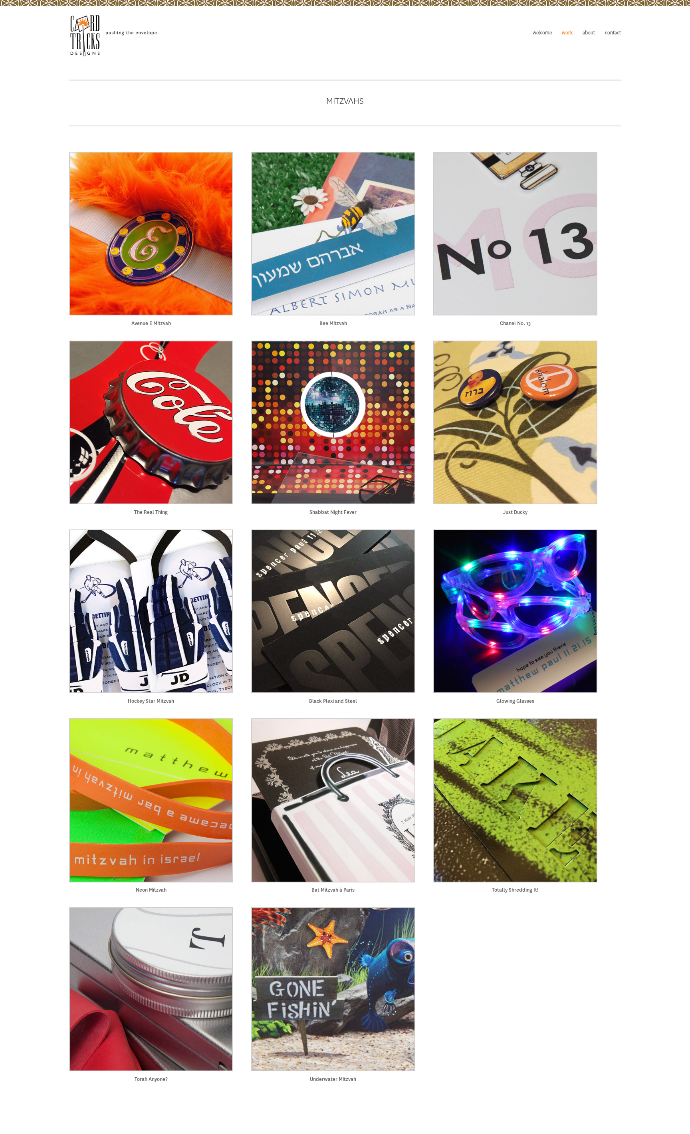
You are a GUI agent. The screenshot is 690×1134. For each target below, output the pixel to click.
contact (613, 33)
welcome (542, 33)
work (567, 33)
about (589, 33)
